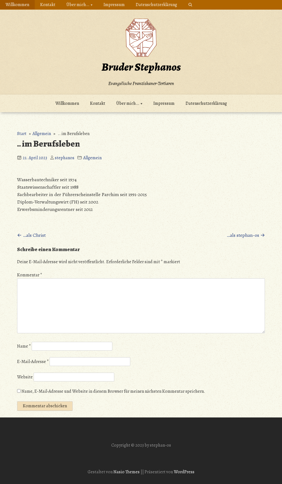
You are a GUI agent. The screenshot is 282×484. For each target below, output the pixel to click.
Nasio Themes (126, 472)
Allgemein (41, 134)
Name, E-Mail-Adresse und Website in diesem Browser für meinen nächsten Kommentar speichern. (113, 391)
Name (24, 346)
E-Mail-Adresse (33, 362)
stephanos (64, 158)
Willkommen (17, 5)
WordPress (184, 472)
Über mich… (77, 5)
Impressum (114, 5)
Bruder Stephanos (141, 67)
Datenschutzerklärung (156, 5)
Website (25, 377)
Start (21, 134)
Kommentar (29, 275)
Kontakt (47, 5)
